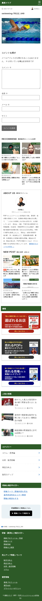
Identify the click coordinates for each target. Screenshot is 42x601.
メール (6, 105)
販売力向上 (8, 560)
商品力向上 (6, 467)
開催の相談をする (11, 498)
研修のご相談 (9, 547)
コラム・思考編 (8, 453)
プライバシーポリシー (12, 588)
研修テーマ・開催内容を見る (16, 491)
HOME (5, 526)
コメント (6, 67)
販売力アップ (7, 475)
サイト (4, 116)
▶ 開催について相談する (21, 513)
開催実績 (7, 544)
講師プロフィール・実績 (13, 538)
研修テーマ (8, 541)
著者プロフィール (10, 582)
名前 (5, 93)
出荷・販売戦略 (8, 460)
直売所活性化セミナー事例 (15, 495)
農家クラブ (6, 3)
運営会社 (7, 585)
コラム (6, 569)
